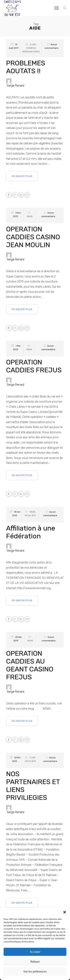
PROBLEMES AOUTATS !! (25, 67)
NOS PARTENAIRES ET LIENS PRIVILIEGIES (33, 786)
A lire (33, 44)
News (29, 216)
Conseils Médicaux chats (30, 50)
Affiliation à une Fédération (30, 532)
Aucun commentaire (51, 46)
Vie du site (30, 515)
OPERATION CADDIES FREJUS (34, 366)
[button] (64, 912)
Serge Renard (15, 85)
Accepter (35, 951)
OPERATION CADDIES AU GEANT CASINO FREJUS (29, 665)
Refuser (35, 961)
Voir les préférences (35, 971)
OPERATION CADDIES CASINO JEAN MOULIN (33, 237)
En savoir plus (22, 176)
